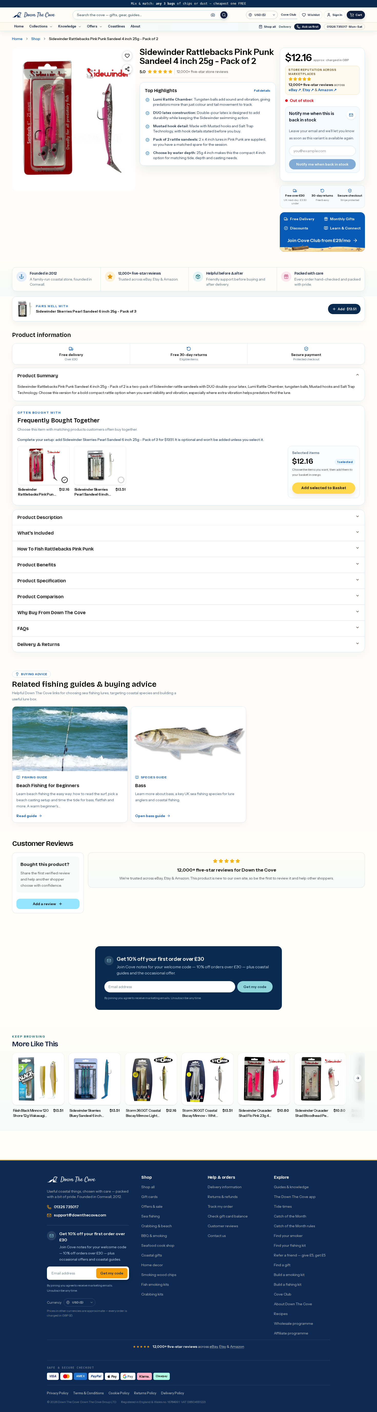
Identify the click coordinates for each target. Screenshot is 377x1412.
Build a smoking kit (289, 1274)
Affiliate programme (291, 1333)
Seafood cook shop (157, 1245)
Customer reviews (223, 1226)
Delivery (285, 26)
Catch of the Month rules (294, 1226)
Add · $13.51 (347, 309)
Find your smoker (288, 1235)
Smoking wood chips (158, 1274)
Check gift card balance (228, 1216)
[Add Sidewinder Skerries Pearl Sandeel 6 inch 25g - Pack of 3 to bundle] (121, 480)
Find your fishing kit (290, 1245)
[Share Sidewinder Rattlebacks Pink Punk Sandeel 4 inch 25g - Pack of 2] (127, 69)
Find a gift (282, 1265)
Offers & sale (152, 1206)
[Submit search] (223, 14)
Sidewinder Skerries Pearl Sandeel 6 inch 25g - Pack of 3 (86, 311)
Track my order (220, 1206)
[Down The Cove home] (71, 1179)
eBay (295, 90)
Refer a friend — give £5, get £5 (300, 1255)
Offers (92, 26)
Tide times (283, 1206)
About (135, 26)
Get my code (254, 986)
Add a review (44, 904)
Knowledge (67, 26)
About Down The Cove (293, 1304)
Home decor (152, 1265)
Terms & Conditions (88, 1393)
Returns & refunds (222, 1196)
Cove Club (288, 14)
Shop (35, 38)
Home (19, 26)
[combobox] (151, 15)
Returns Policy (145, 1393)
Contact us (217, 1235)
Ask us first (310, 26)
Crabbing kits (152, 1294)
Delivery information (225, 1187)
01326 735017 (66, 1207)
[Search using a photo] (213, 15)
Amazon (327, 90)
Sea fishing (150, 1216)
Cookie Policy (119, 1393)
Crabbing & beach (156, 1226)
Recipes (280, 1313)
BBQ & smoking (154, 1235)
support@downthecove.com (80, 1215)
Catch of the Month (290, 1216)
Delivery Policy (172, 1393)
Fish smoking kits (155, 1284)
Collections (38, 26)
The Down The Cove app (295, 1196)
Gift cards (149, 1196)
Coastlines (116, 26)
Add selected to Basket (323, 488)
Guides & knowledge (291, 1187)
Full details (262, 90)
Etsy (308, 90)
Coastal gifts (151, 1255)
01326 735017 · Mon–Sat (344, 26)
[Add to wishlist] (127, 56)
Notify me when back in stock (322, 164)
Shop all (270, 26)
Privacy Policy (57, 1393)
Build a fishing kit (287, 1284)
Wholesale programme (293, 1323)
